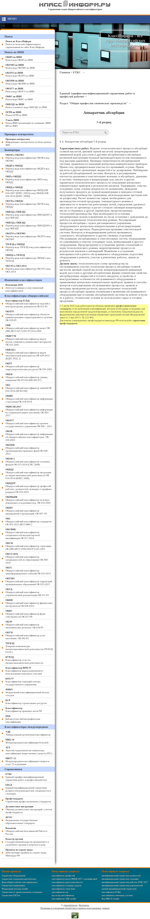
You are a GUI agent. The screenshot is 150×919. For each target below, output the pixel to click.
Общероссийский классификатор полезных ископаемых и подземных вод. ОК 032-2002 (28, 500)
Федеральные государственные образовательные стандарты (21, 820)
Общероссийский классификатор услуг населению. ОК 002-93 (25, 635)
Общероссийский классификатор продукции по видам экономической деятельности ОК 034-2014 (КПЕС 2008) (28, 474)
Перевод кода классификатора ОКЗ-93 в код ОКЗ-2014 (27, 268)
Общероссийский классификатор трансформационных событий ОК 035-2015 (28, 570)
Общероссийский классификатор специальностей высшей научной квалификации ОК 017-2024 (22, 534)
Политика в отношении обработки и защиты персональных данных (75, 908)
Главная (65, 72)
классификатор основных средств (66, 885)
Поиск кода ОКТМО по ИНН (20, 66)
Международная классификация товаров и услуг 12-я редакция (27, 761)
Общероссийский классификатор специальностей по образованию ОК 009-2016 (26, 558)
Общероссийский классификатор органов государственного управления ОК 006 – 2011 (28, 423)
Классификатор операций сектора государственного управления (22, 681)
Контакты (84, 905)
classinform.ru (70, 905)
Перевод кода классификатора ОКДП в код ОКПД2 (27, 168)
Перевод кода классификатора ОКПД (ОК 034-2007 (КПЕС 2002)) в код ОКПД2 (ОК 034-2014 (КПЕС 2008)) (27, 191)
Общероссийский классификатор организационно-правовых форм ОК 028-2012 (26, 449)
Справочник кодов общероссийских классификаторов (75, 9)
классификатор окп (60, 892)
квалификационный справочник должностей (121, 875)
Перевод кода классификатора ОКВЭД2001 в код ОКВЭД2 (28, 225)
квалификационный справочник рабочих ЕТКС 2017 (125, 882)
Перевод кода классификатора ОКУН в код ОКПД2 (27, 204)
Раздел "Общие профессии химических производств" (94, 103)
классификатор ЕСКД (111, 892)
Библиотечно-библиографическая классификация (22, 719)
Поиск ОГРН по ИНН (16, 113)
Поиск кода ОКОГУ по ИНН (19, 90)
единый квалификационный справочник (119, 889)
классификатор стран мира (63, 889)
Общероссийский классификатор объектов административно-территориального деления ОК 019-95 (28, 316)
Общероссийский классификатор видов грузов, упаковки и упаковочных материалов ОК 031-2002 (28, 340)
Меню (12, 18)
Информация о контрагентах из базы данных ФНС (28, 142)
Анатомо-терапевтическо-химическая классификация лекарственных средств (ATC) (28, 750)
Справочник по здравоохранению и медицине (22, 892)
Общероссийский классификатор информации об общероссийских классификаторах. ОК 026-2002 (29, 435)
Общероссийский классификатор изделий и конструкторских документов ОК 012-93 (27, 303)
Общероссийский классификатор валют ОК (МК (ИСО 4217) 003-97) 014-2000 (27, 328)
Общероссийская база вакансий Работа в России (26, 831)
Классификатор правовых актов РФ (23, 709)
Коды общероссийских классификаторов (19, 882)
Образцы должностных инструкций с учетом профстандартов (28, 809)
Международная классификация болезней (26, 741)
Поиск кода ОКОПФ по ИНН (20, 82)
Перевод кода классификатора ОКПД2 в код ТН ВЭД (27, 258)
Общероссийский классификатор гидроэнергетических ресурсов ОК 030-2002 (28, 366)
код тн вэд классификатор (63, 895)
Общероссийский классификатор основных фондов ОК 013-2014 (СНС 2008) (27, 461)
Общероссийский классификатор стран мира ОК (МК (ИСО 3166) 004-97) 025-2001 (28, 546)
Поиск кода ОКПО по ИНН (19, 58)
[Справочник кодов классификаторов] (75, 6)
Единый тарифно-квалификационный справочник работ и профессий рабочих (26, 777)
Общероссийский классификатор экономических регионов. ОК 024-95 (24, 624)
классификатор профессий (63, 875)
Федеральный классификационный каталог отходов (27, 692)
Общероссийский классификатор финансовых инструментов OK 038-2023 (29, 603)
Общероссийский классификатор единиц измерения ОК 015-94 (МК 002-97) (26, 377)
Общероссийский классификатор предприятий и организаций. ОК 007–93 (26, 510)
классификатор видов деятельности (67, 882)
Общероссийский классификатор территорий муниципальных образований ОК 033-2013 (28, 581)
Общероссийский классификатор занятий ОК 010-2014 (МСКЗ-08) (28, 388)
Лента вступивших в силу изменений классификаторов (24, 288)
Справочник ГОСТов (11, 895)
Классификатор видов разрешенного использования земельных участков (24, 670)
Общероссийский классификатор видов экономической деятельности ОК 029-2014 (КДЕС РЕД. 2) (27, 354)
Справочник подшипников (13, 885)
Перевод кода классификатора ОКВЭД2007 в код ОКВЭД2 (28, 214)
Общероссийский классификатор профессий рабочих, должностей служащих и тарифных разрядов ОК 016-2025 (28, 487)
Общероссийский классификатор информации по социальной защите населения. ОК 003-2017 (29, 411)
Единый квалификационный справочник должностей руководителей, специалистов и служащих (28, 789)
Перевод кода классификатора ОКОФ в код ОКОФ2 (27, 157)
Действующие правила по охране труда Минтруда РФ (25, 852)
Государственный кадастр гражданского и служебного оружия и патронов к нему (27, 842)
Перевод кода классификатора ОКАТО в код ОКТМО (27, 236)
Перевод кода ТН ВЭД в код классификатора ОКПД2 (28, 247)
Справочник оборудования (13, 875)
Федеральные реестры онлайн (15, 889)
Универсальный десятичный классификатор (27, 733)
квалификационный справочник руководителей (122, 885)
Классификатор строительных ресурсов (26, 702)
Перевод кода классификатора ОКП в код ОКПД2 (26, 179)
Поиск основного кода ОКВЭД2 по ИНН (26, 106)
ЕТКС (77, 72)
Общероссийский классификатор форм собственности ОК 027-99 (25, 613)
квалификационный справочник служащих (120, 879)
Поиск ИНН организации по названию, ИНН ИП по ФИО (27, 123)
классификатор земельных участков (117, 895)
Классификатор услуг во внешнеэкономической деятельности (24, 660)
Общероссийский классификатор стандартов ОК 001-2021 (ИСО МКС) (28, 521)
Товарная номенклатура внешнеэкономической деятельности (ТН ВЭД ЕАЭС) (29, 647)
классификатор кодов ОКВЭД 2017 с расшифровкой (74, 879)
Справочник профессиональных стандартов (28, 800)
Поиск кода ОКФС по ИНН (19, 98)
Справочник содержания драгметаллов (19, 879)
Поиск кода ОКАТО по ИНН (19, 74)
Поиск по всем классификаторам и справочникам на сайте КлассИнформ (24, 44)
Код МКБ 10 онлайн (110, 899)
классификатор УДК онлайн (64, 899)
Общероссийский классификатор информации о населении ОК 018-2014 (29, 398)
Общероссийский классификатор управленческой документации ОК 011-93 (27, 592)
